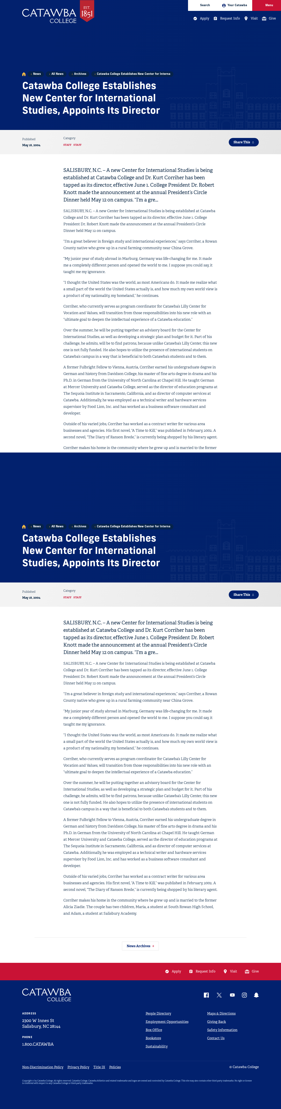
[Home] (24, 74)
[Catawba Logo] (47, 994)
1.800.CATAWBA (38, 1044)
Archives (80, 74)
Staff (67, 145)
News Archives (138, 946)
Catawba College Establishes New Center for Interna (133, 74)
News (37, 74)
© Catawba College (244, 1067)
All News (57, 74)
